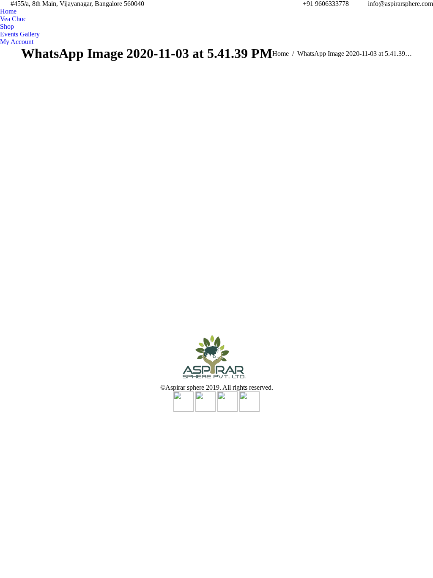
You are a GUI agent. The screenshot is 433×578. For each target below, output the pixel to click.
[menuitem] (8, 11)
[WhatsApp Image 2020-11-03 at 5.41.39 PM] (216, 194)
